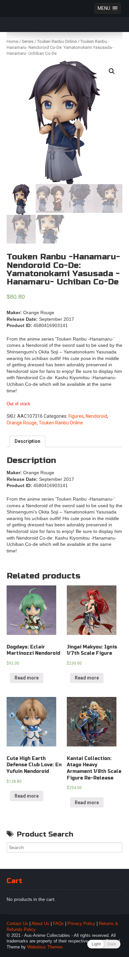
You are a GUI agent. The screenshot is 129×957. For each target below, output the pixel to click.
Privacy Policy (81, 923)
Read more (27, 677)
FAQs (58, 923)
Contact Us (17, 923)
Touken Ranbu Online (57, 41)
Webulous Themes (45, 947)
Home (12, 41)
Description (27, 441)
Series (27, 41)
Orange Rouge (22, 422)
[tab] (27, 441)
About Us (40, 923)
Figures (76, 416)
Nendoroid (96, 416)
